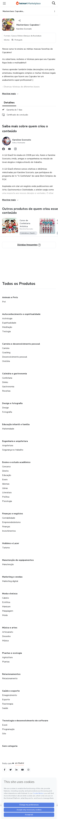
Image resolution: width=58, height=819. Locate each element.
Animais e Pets (10, 297)
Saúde (5, 708)
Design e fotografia (12, 403)
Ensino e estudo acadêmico (16, 462)
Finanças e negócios (12, 513)
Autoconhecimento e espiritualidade (21, 314)
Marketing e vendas (12, 576)
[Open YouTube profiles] (22, 770)
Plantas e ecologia (12, 653)
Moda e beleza (9, 593)
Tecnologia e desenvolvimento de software (25, 720)
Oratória (6, 361)
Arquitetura (7, 445)
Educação (6, 475)
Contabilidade (8, 517)
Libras (5, 488)
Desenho (6, 636)
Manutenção (8, 564)
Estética (6, 602)
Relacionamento (10, 678)
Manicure (6, 606)
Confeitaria (7, 377)
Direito (5, 470)
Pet (4, 301)
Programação (8, 729)
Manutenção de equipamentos (18, 560)
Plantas (6, 661)
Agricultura (7, 657)
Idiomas (5, 483)
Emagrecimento (9, 695)
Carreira (5, 348)
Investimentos (9, 530)
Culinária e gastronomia (14, 373)
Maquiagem (7, 610)
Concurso (6, 466)
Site (4, 733)
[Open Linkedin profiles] (16, 770)
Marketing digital (10, 581)
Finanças (6, 526)
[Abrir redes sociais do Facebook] (3, 149)
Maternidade (8, 428)
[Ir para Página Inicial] (28, 3)
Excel (4, 724)
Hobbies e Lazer (10, 543)
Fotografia (7, 412)
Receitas (6, 390)
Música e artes (9, 627)
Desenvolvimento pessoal (14, 356)
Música (5, 640)
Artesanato (7, 631)
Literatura (6, 492)
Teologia (6, 331)
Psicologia (7, 501)
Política (5, 496)
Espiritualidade (9, 322)
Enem (5, 479)
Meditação (7, 327)
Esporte (6, 699)
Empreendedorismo (11, 522)
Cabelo (5, 597)
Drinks (5, 382)
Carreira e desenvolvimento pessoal (21, 343)
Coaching (6, 352)
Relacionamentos (11, 674)
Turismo (6, 547)
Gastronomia (8, 386)
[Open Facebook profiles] (4, 770)
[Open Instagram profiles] (28, 770)
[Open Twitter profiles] (10, 770)
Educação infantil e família (16, 424)
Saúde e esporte (11, 690)
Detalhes (9, 102)
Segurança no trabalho (12, 449)
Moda (5, 615)
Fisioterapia (7, 703)
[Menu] (4, 3)
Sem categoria (9, 746)
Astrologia (7, 318)
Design (5, 407)
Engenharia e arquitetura (15, 441)
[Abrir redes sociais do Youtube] (9, 149)
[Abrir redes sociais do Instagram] (15, 149)
